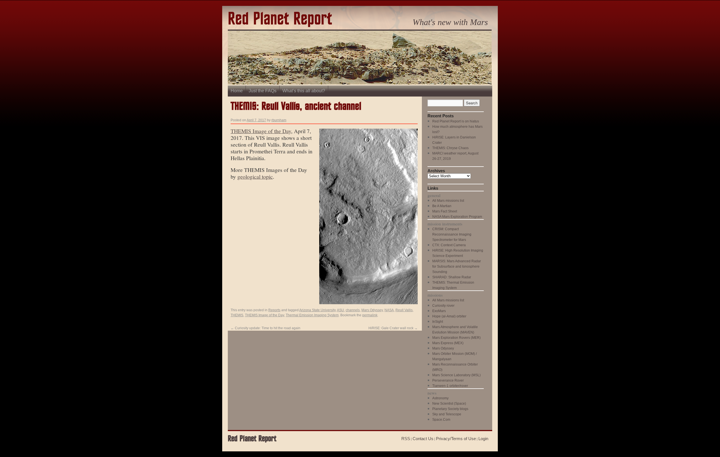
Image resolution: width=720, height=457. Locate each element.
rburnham (278, 120)
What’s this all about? (303, 90)
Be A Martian (441, 206)
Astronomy (440, 398)
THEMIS (237, 315)
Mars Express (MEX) (448, 343)
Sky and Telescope (446, 414)
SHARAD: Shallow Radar (451, 277)
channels (353, 310)
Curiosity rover (443, 306)
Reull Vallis (404, 310)
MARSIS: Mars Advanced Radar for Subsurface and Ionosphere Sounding (456, 266)
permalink (369, 315)
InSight (437, 322)
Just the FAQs (262, 90)
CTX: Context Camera (449, 245)
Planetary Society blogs (450, 409)
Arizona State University (317, 310)
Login (483, 438)
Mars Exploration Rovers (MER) (456, 338)
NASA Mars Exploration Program (457, 217)
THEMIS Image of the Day (261, 131)
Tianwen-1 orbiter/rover (450, 386)
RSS (405, 438)
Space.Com (441, 420)
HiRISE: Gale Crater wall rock (393, 328)
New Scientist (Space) (449, 404)
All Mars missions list (448, 201)
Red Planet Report (280, 19)
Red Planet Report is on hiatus (455, 121)
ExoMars (439, 311)
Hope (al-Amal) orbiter (449, 316)
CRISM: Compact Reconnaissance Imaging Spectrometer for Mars (451, 234)
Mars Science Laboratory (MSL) (456, 375)
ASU (340, 310)
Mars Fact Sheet (444, 211)
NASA (389, 310)
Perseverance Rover (448, 380)
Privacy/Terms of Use (456, 438)
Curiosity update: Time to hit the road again (265, 328)
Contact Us (423, 438)
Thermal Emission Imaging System (312, 315)
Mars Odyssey (372, 310)
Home (237, 90)
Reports (274, 310)
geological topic (255, 176)
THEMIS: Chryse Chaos (450, 148)
